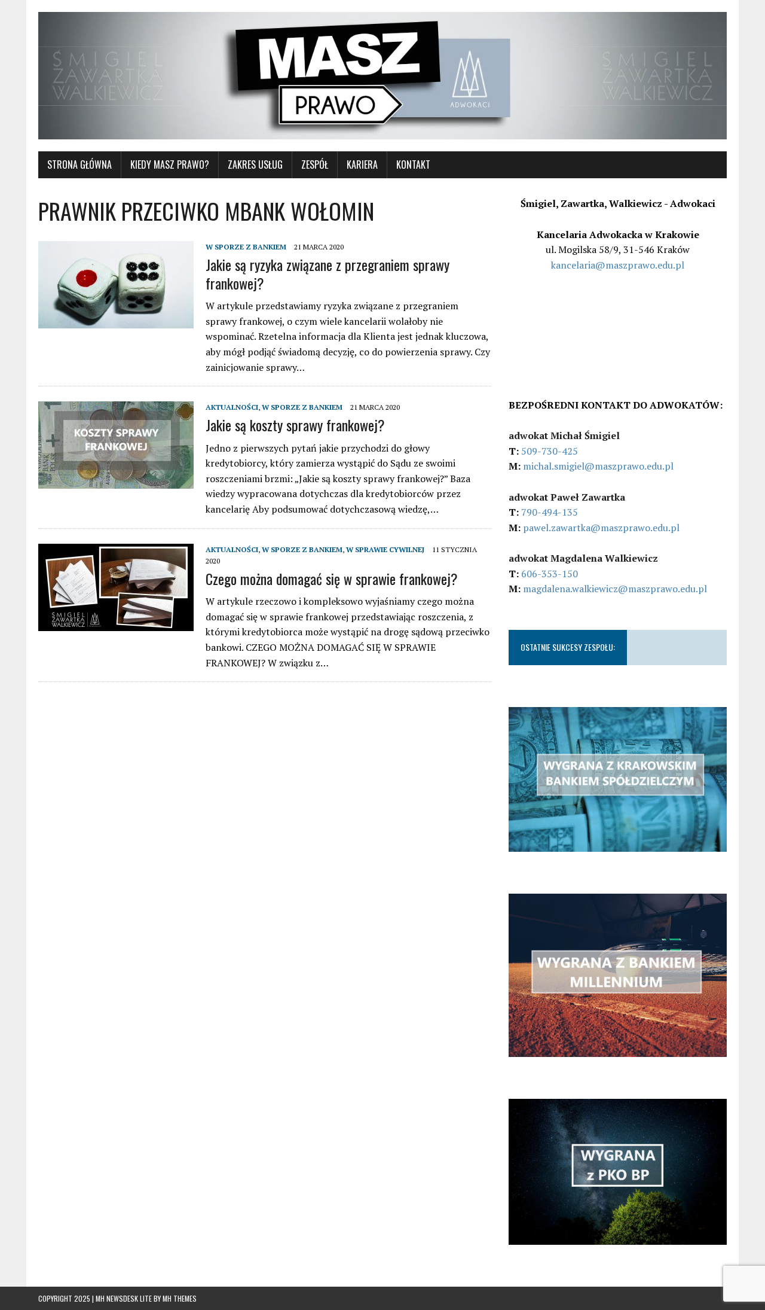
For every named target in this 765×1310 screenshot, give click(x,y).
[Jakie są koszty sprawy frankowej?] (116, 481)
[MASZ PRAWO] (382, 75)
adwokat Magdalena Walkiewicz (583, 558)
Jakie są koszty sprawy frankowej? (295, 424)
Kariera (362, 164)
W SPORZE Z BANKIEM (246, 246)
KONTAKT (413, 164)
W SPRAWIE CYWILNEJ (385, 549)
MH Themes (180, 1298)
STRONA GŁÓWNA (79, 164)
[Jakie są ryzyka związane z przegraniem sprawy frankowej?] (116, 320)
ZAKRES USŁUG (255, 164)
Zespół (314, 164)
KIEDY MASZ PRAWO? (169, 164)
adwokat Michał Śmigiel (564, 435)
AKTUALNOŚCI (232, 407)
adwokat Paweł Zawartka (567, 497)
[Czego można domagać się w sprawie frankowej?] (116, 622)
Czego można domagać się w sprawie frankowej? (332, 578)
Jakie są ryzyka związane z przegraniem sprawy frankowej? (327, 274)
